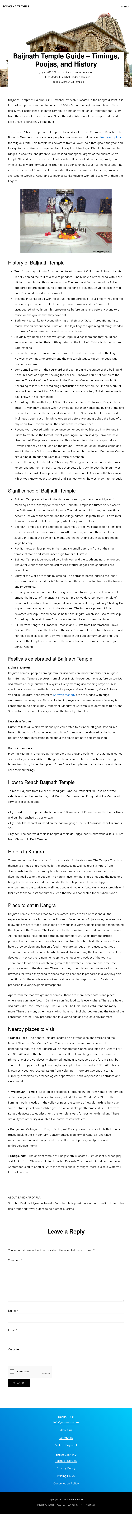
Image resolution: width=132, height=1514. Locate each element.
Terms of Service (66, 1460)
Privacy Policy (66, 1468)
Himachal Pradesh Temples (74, 76)
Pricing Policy (66, 1476)
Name (13, 1310)
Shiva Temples (75, 81)
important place (111, 137)
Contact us (66, 1437)
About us (66, 1430)
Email (12, 1330)
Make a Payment (66, 1445)
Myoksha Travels (16, 6)
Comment (15, 1260)
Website (13, 1349)
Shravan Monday (64, 695)
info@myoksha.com (66, 1422)
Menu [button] (125, 6)
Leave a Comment (82, 72)
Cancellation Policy (66, 1483)
